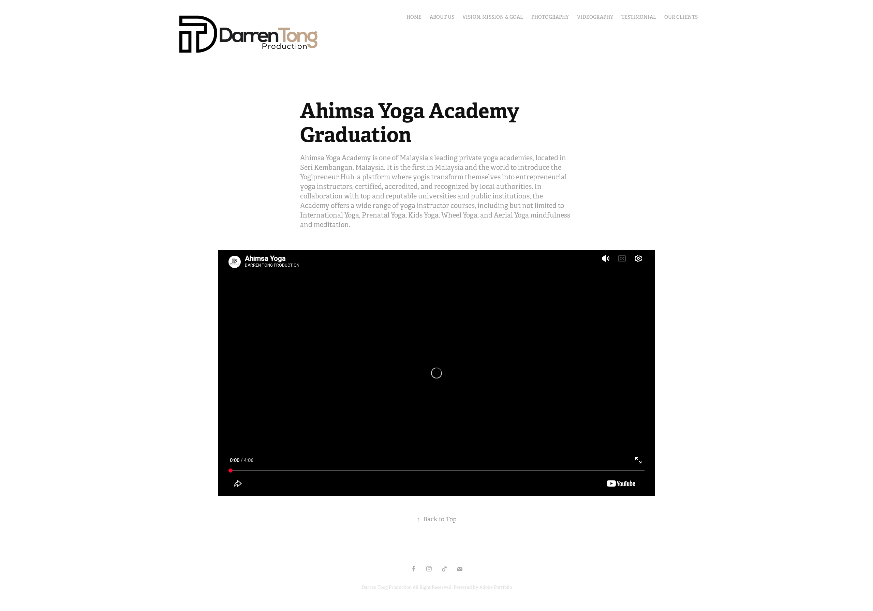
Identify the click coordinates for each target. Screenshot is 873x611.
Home (413, 17)
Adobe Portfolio (495, 587)
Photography (550, 17)
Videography (595, 17)
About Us (442, 17)
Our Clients (681, 17)
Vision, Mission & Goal (492, 17)
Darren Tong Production (387, 587)
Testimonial (638, 17)
